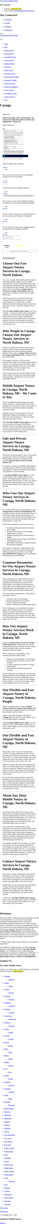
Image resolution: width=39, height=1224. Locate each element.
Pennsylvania (8, 1165)
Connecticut (8, 1016)
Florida (6, 1029)
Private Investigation (11, 87)
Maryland (7, 1102)
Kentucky (7, 1082)
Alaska (6, 983)
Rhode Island (8, 1168)
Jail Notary (7, 67)
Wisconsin (7, 1201)
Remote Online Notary (11, 77)
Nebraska (7, 1128)
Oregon (6, 1161)
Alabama (7, 976)
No (6, 169)
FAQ (5, 100)
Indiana (6, 1062)
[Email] (19, 1211)
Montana (7, 1125)
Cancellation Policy (10, 93)
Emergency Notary (10, 80)
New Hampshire (9, 1135)
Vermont (7, 1188)
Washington (8, 1194)
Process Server (9, 54)
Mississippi (7, 1118)
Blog (5, 47)
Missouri (7, 1122)
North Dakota (8, 1151)
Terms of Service (9, 97)
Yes (6, 167)
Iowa (5, 1069)
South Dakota (8, 1175)
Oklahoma (7, 1158)
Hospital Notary (9, 64)
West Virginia (8, 1198)
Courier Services (9, 83)
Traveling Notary (9, 73)
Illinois (6, 1056)
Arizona (6, 989)
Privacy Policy (9, 90)
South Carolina (9, 1171)
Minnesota (7, 1115)
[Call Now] (19, 1208)
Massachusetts (9, 1108)
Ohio (5, 1155)
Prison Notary (8, 70)
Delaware (7, 1022)
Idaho (6, 1049)
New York (7, 1145)
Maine (6, 1095)
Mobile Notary (9, 50)
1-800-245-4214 (16, 9)
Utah (5, 1184)
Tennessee (11, 1181)
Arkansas (7, 996)
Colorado (7, 1009)
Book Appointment (8, 258)
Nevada (6, 1132)
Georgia (6, 1036)
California (7, 1003)
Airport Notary (9, 60)
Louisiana (7, 1089)
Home (6, 44)
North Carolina (9, 1148)
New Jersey (8, 1138)
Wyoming (7, 1204)
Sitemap (2, 1223)
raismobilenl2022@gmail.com (24, 11)
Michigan (7, 1112)
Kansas (6, 1075)
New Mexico (8, 1141)
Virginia (6, 1191)
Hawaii (6, 1042)
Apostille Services (10, 57)
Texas (6, 1178)
